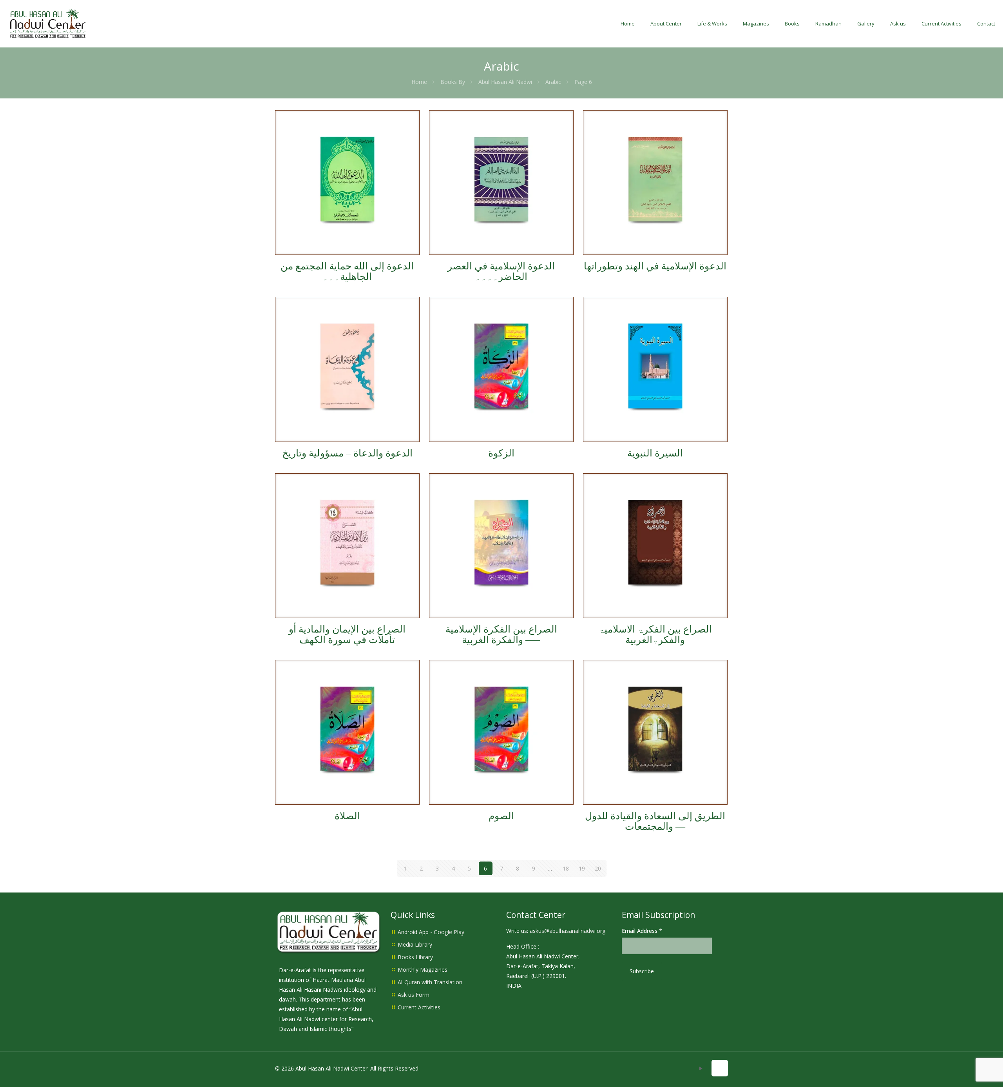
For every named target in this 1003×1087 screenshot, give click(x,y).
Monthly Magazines (422, 969)
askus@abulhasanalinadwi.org (567, 930)
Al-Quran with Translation (430, 982)
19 (582, 868)
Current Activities (419, 1007)
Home (419, 81)
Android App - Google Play (431, 932)
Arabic (553, 81)
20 (598, 868)
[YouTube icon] (701, 1068)
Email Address (642, 930)
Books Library (415, 957)
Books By (452, 81)
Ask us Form (413, 994)
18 (566, 868)
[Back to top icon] (720, 1068)
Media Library (415, 944)
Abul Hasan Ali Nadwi (505, 81)
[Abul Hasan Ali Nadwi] (48, 23)
